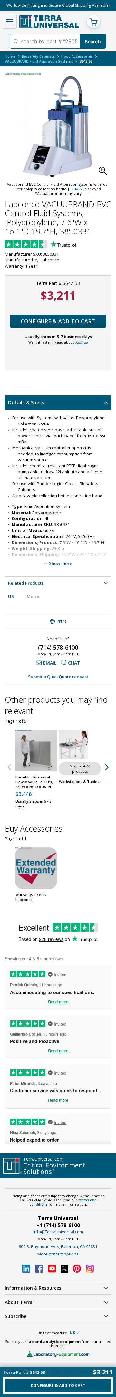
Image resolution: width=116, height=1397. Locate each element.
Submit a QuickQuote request (58, 676)
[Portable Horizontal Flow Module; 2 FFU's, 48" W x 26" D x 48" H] (36, 750)
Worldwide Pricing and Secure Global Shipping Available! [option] (58, 5)
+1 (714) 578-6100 (58, 1225)
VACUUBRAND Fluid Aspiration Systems (39, 61)
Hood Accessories (77, 56)
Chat (74, 663)
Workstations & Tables (79, 781)
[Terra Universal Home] (49, 22)
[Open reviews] (53, 244)
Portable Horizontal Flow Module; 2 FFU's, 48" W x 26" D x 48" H (34, 782)
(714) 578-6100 (58, 647)
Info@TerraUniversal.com (58, 1232)
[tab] (58, 402)
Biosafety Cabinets (38, 56)
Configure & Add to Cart (58, 321)
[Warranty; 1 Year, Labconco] (36, 868)
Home (10, 56)
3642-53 (77, 188)
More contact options (58, 1254)
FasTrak (81, 342)
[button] (104, 172)
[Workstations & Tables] (80, 744)
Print (61, 621)
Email (49, 663)
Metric (33, 596)
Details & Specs (26, 402)
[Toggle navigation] (10, 22)
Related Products (26, 583)
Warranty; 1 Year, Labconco (30, 897)
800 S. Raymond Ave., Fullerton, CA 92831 (58, 1246)
